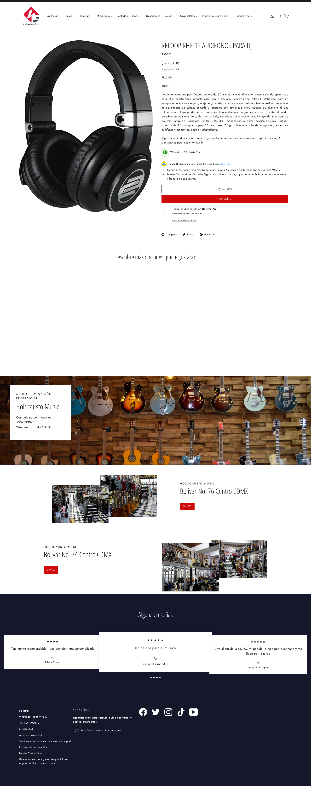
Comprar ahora (225, 198)
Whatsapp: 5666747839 (33, 717)
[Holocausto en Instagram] (168, 712)
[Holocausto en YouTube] (194, 712)
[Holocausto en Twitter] (156, 712)
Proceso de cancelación (33, 747)
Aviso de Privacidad (30, 735)
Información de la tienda (184, 220)
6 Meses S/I (26, 729)
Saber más (225, 163)
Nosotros (24, 711)
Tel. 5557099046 (29, 723)
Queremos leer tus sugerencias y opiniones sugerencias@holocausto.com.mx (43, 761)
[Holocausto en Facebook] (143, 712)
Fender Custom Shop (31, 753)
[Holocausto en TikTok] (181, 712)
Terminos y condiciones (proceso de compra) (45, 741)
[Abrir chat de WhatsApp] (165, 152)
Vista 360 (187, 506)
